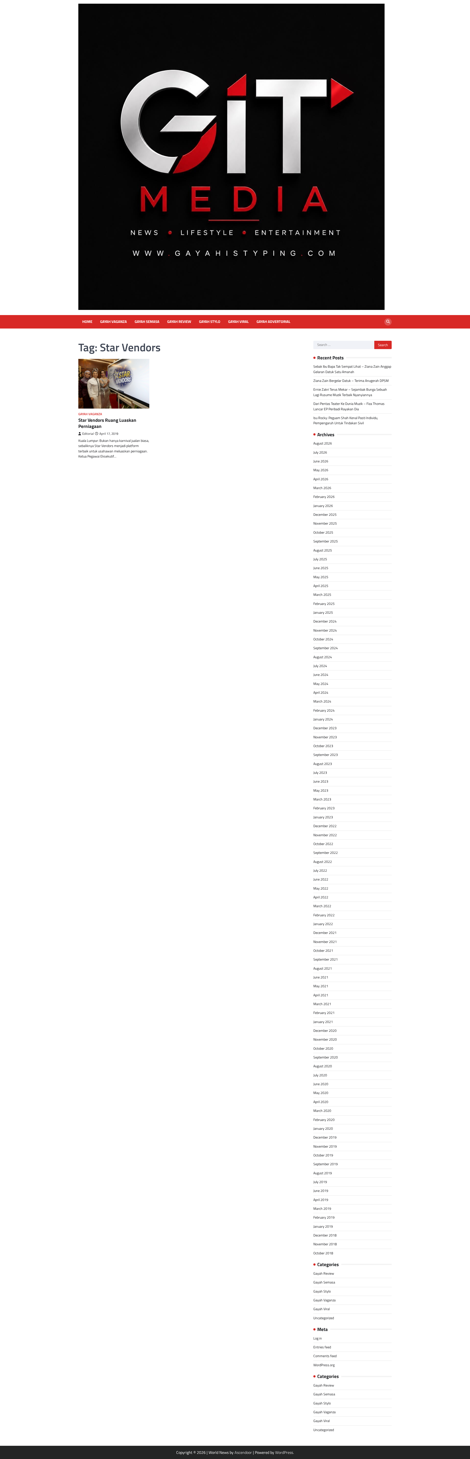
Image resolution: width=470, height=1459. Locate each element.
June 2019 (320, 1190)
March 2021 (322, 1004)
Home (87, 321)
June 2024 (320, 674)
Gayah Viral (238, 321)
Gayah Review (179, 321)
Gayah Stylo (209, 321)
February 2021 (324, 1012)
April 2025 (320, 585)
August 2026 (322, 443)
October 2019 (323, 1155)
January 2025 (323, 612)
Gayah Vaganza (113, 321)
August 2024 (322, 657)
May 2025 (320, 577)
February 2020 (324, 1119)
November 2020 (325, 1039)
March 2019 (322, 1208)
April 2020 (320, 1102)
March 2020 (322, 1110)
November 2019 (325, 1146)
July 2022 (320, 870)
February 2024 (324, 710)
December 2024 (325, 621)
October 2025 (323, 532)
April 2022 (320, 897)
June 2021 (320, 977)
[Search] (388, 322)
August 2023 (322, 763)
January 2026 (323, 505)
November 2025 (325, 523)
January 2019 (323, 1226)
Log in (317, 1338)
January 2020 (323, 1128)
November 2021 (325, 941)
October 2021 (323, 950)
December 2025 (325, 514)
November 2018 (325, 1244)
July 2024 (320, 666)
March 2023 (322, 799)
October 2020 (323, 1048)
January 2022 (323, 924)
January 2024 (323, 719)
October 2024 (323, 639)
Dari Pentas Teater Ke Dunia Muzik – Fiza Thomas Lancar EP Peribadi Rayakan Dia (349, 406)
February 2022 (324, 915)
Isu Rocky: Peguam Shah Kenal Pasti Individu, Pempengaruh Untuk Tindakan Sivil (345, 420)
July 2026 (320, 452)
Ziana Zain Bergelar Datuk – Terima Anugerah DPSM (351, 380)
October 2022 (323, 844)
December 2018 (325, 1235)
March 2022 (322, 906)
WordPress (284, 1452)
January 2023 (323, 817)
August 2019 (322, 1173)
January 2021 (323, 1021)
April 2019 (320, 1199)
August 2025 (322, 550)
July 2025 (320, 559)
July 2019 (320, 1182)
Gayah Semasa (147, 321)
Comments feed (325, 1356)
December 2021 (325, 932)
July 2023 (320, 772)
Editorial (88, 433)
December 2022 (325, 826)
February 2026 (324, 496)
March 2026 (322, 488)
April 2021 (320, 995)
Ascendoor (243, 1452)
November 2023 (325, 737)
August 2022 (322, 861)
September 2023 (325, 754)
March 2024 (322, 701)
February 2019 (324, 1217)
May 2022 (320, 888)
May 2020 (320, 1092)
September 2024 (325, 648)
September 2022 (325, 852)
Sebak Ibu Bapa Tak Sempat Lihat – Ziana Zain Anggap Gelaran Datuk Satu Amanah (352, 369)
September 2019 (325, 1164)
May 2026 (320, 470)
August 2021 (322, 968)
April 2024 (320, 692)
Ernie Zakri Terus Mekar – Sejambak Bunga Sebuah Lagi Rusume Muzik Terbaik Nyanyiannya (350, 392)
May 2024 (320, 683)
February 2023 (324, 808)
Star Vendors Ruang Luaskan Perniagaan (107, 423)
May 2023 (320, 790)
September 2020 (325, 1057)
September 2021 (325, 959)
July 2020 (320, 1075)
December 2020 (325, 1030)
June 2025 (320, 568)
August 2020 (322, 1066)
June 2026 (320, 461)
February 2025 (324, 603)
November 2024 (325, 630)
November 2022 (325, 835)
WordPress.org (324, 1365)
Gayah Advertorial (273, 321)
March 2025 (322, 594)
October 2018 (323, 1253)
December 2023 (325, 728)
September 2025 (325, 541)
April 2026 (320, 479)
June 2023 (320, 781)
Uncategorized (323, 1318)
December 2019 (325, 1137)
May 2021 (320, 986)
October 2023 (323, 746)
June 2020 (320, 1084)
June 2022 (320, 879)
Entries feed (322, 1347)
